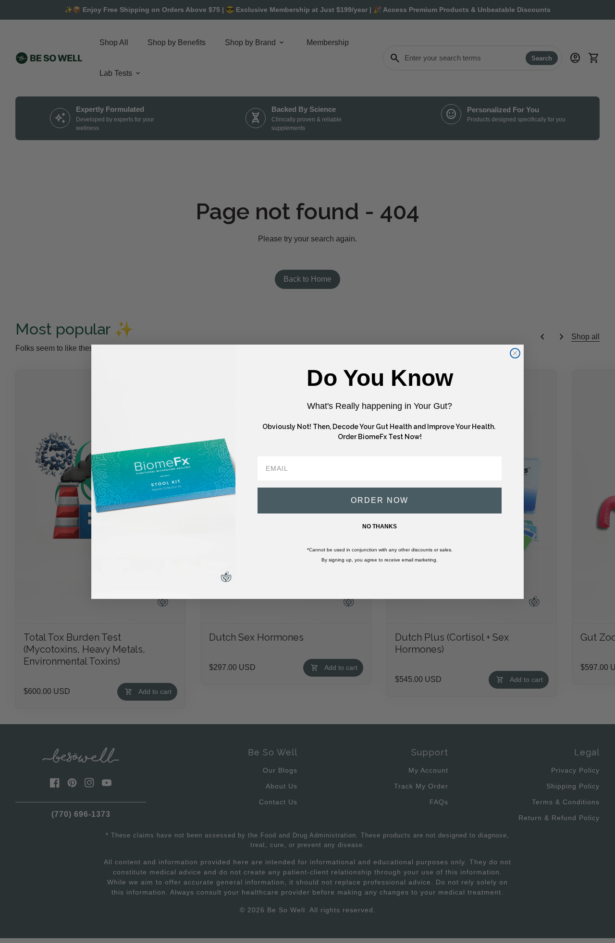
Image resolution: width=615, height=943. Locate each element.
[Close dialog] (515, 353)
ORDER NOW (379, 500)
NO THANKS (379, 526)
